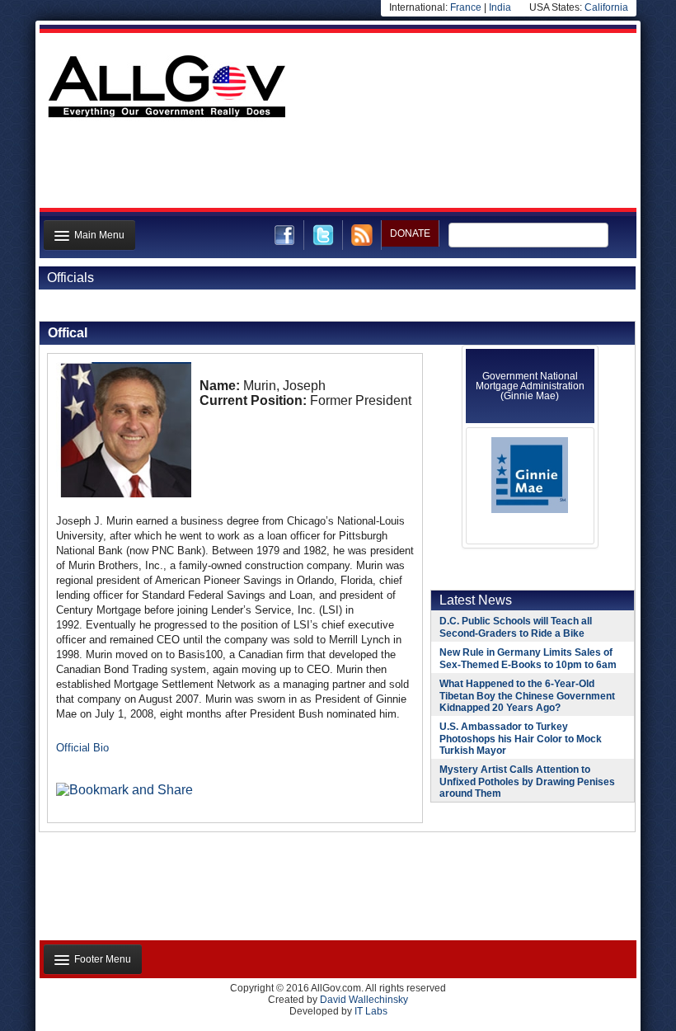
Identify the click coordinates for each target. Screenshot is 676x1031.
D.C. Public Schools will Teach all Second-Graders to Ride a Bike (515, 627)
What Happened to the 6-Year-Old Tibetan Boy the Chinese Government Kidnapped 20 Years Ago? (527, 695)
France (465, 7)
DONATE (410, 233)
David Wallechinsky (364, 999)
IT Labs (370, 1011)
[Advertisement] (336, 167)
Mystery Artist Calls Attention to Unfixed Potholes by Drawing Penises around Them (527, 781)
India (500, 7)
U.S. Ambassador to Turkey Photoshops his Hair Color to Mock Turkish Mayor (520, 738)
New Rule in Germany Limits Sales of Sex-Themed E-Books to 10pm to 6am (528, 659)
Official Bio (82, 747)
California (606, 7)
